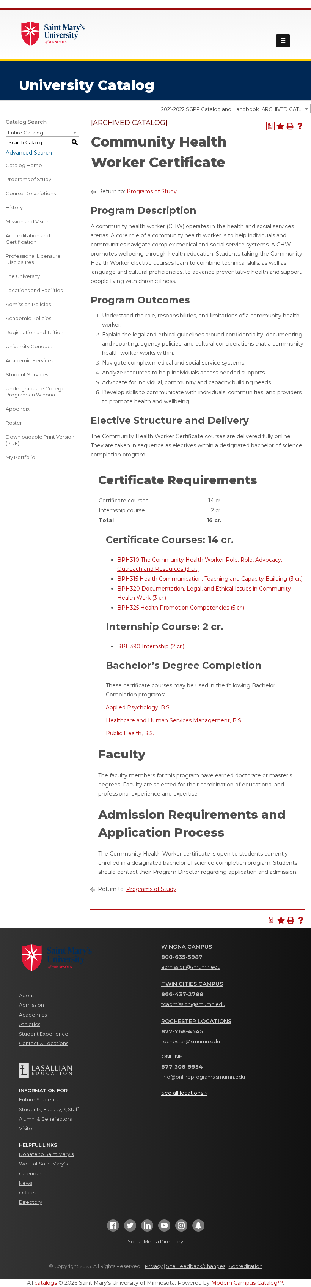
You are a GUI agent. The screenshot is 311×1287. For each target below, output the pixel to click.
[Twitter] (130, 1228)
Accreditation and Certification (28, 238)
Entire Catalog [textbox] (25, 132)
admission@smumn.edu (190, 967)
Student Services (27, 374)
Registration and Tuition (34, 332)
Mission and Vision (28, 221)
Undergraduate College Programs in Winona (35, 391)
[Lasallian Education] (84, 1070)
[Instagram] (181, 1228)
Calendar (30, 1173)
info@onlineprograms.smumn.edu (203, 1077)
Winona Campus (186, 946)
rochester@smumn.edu (190, 1041)
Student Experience (43, 1034)
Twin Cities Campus (192, 984)
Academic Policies (28, 318)
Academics (33, 1015)
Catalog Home (24, 165)
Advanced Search (29, 152)
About (26, 995)
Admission (31, 1005)
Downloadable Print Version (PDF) (40, 440)
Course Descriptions (31, 193)
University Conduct (29, 346)
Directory (30, 1202)
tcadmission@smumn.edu (193, 1004)
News (25, 1183)
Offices (27, 1192)
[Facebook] (113, 1228)
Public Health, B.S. (130, 733)
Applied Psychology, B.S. (138, 707)
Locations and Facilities (34, 290)
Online (171, 1056)
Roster (14, 423)
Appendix (18, 409)
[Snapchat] (198, 1228)
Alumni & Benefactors (45, 1119)
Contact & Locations (43, 1043)
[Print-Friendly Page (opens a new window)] (290, 126)
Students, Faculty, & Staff (49, 1109)
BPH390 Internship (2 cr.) (150, 646)
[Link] (53, 33)
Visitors (27, 1128)
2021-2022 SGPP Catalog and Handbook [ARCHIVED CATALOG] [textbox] (235, 109)
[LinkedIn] (147, 1228)
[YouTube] (164, 1228)
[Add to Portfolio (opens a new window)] (280, 126)
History (14, 207)
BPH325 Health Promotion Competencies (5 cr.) (180, 607)
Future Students (38, 1099)
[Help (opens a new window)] (300, 126)
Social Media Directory (155, 1241)
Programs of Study (28, 179)
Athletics (29, 1024)
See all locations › (184, 1093)
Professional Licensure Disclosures (33, 259)
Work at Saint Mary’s (43, 1164)
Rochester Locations (196, 1021)
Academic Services (29, 360)
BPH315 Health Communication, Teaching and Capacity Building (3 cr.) (210, 578)
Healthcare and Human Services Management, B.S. (174, 720)
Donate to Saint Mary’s (46, 1154)
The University (23, 276)
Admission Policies (28, 304)
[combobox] (235, 108)
